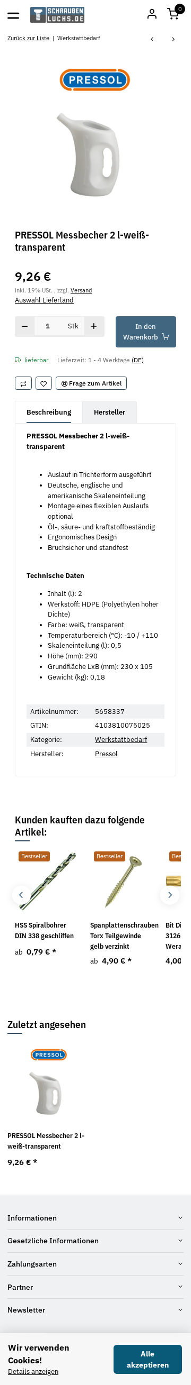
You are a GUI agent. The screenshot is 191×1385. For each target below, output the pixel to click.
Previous (21, 895)
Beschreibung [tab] (49, 412)
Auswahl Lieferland (44, 300)
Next (169, 895)
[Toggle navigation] (13, 15)
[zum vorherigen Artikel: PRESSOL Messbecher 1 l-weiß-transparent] (152, 40)
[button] (173, 15)
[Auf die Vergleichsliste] (23, 383)
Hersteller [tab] (109, 412)
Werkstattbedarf (121, 739)
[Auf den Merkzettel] (44, 383)
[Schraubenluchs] (57, 14)
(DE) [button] (138, 359)
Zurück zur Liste (28, 38)
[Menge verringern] (24, 326)
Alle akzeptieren (148, 1359)
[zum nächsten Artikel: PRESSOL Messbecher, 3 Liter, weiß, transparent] (173, 40)
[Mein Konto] (151, 15)
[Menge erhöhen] (94, 326)
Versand (81, 290)
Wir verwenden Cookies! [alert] (39, 1353)
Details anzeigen (33, 1371)
